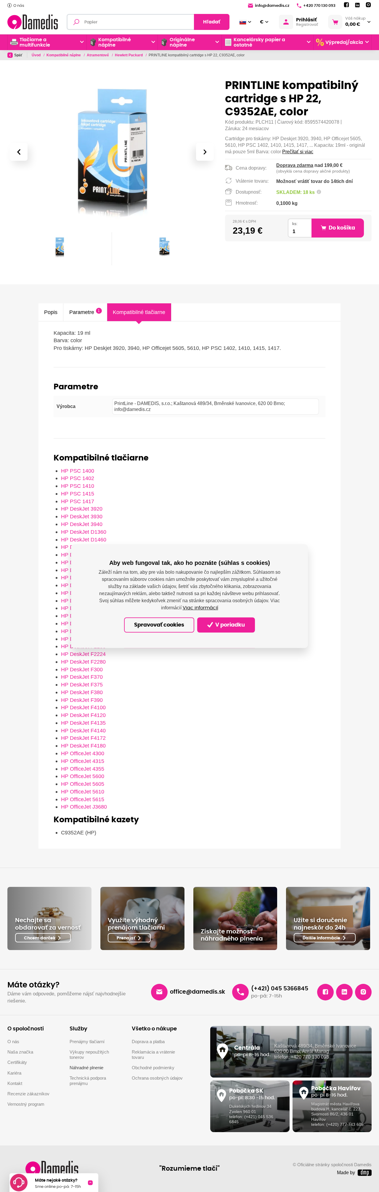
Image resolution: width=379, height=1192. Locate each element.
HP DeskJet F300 (82, 669)
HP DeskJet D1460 (83, 539)
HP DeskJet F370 (82, 677)
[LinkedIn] (357, 5)
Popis (50, 312)
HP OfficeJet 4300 (82, 753)
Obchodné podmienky (153, 1067)
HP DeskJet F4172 (83, 738)
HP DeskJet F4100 (83, 707)
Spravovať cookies (159, 625)
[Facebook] (346, 5)
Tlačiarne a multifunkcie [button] (35, 42)
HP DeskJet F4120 (83, 715)
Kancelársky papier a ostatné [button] (259, 42)
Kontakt (14, 1083)
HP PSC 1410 (77, 486)
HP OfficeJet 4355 (82, 769)
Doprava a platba (148, 1041)
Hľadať (211, 22)
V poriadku (229, 625)
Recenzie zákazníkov (28, 1093)
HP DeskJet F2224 (83, 654)
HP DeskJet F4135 (83, 723)
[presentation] (19, 152)
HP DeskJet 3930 (81, 516)
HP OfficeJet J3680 (84, 807)
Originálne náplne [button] (182, 42)
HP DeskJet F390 (82, 700)
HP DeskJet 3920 (81, 509)
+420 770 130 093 (319, 6)
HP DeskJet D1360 (83, 532)
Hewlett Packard (129, 55)
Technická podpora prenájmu (88, 1081)
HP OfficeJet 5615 (82, 799)
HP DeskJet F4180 (83, 745)
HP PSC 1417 (77, 501)
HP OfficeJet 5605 (82, 784)
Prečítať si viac (297, 151)
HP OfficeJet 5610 (82, 791)
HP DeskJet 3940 (81, 524)
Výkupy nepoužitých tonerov (89, 1055)
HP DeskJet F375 (82, 684)
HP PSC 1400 (77, 471)
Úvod (36, 55)
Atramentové (98, 55)
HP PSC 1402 (77, 478)
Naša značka (20, 1052)
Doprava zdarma (294, 165)
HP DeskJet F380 (82, 692)
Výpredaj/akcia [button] (344, 42)
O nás (18, 6)
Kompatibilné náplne (64, 55)
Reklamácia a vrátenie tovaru (153, 1055)
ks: (295, 223)
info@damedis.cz (272, 6)
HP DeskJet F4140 (83, 730)
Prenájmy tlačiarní (87, 1041)
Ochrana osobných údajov (157, 1078)
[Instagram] (368, 5)
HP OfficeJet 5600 (82, 776)
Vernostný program (25, 1104)
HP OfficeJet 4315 (82, 761)
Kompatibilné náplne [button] (114, 42)
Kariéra (14, 1073)
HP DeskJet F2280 (83, 662)
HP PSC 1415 (77, 493)
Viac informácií (200, 607)
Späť (18, 55)
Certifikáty (17, 1062)
